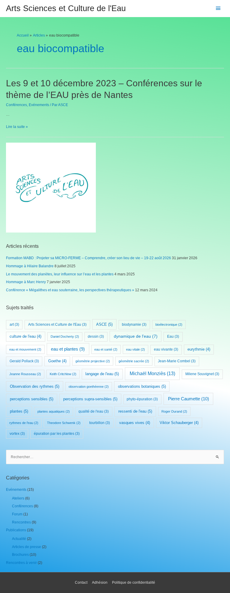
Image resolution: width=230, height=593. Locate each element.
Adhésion (100, 582)
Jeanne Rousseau (25, 374)
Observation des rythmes (34, 386)
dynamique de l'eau (136, 336)
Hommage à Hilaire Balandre (30, 266)
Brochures (20, 555)
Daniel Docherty (65, 336)
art (14, 324)
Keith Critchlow (63, 374)
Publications (16, 530)
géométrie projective (92, 361)
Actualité (19, 539)
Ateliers (18, 498)
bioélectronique (168, 324)
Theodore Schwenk (64, 423)
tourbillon (99, 423)
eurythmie (198, 349)
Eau (173, 336)
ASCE (104, 324)
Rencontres (21, 522)
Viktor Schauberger (179, 423)
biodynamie (134, 324)
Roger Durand (174, 411)
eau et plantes (68, 349)
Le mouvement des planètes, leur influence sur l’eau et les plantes (60, 274)
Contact (81, 582)
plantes (19, 411)
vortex (17, 433)
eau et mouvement (25, 349)
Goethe (57, 361)
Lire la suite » (17, 127)
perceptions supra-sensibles (90, 399)
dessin (96, 336)
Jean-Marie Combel (177, 361)
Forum (17, 514)
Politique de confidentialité (133, 582)
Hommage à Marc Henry (26, 282)
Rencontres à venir (21, 563)
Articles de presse (26, 547)
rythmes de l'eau (23, 423)
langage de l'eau (102, 374)
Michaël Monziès (152, 373)
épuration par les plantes (57, 433)
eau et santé (105, 349)
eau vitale (135, 349)
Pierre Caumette (188, 398)
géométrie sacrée (134, 361)
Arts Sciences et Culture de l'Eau (66, 8)
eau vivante (166, 349)
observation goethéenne (89, 386)
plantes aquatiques (53, 411)
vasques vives (134, 423)
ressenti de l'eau (135, 411)
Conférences (16, 105)
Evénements (39, 105)
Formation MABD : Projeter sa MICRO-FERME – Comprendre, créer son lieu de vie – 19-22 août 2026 (88, 258)
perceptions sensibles (31, 399)
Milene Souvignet (202, 374)
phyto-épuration (142, 399)
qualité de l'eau (93, 411)
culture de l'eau (25, 336)
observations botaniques (142, 386)
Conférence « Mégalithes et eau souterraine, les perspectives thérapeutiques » (70, 290)
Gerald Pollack (24, 361)
